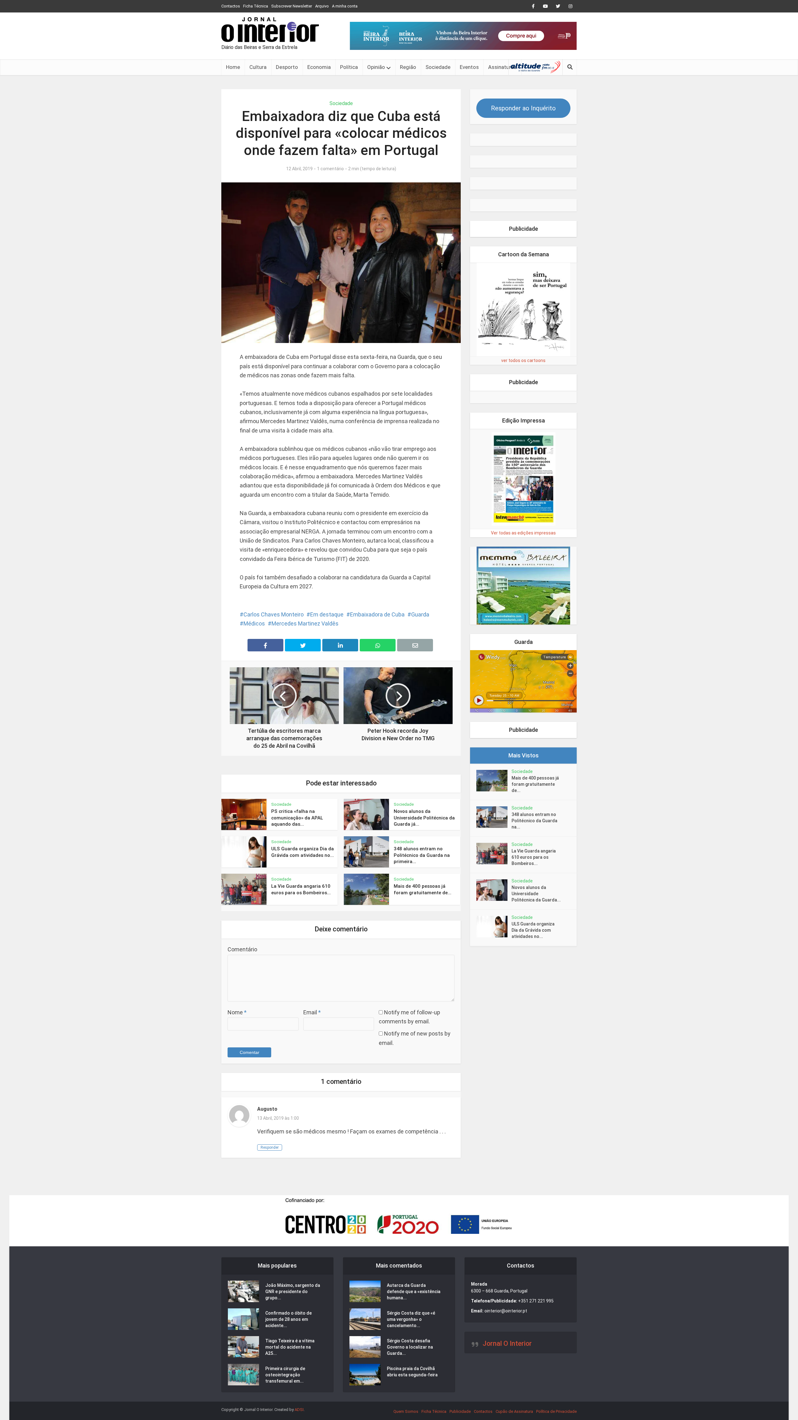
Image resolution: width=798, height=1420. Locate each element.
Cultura (258, 67)
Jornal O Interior (507, 1343)
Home (233, 67)
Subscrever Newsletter (291, 6)
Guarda (420, 614)
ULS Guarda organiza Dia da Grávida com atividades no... (533, 930)
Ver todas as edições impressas (523, 532)
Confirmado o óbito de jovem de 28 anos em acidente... (288, 1319)
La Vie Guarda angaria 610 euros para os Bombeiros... (534, 857)
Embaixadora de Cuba (377, 614)
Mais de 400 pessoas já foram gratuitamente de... (535, 784)
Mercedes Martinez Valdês (305, 623)
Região (408, 67)
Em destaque (327, 614)
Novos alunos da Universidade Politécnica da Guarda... (536, 893)
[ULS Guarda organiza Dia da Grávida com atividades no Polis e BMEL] (494, 926)
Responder (270, 1147)
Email (312, 1012)
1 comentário (330, 168)
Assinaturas (502, 67)
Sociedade (437, 67)
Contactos (230, 6)
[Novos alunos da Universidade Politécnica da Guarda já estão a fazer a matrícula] (494, 890)
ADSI (299, 1409)
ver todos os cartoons (523, 360)
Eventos (469, 67)
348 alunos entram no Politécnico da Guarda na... (534, 820)
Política (349, 67)
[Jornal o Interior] (270, 29)
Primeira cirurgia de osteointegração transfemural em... (285, 1375)
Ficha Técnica (255, 6)
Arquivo (322, 6)
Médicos (254, 623)
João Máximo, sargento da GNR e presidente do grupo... (292, 1291)
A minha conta (345, 6)
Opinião (376, 67)
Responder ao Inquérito (523, 108)
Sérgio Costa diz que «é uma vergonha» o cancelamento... (411, 1319)
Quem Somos (405, 1411)
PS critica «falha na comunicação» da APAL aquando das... (297, 818)
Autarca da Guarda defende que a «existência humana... (413, 1291)
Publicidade (460, 1411)
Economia (319, 67)
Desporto (287, 67)
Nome (237, 1012)
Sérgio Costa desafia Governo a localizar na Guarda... (410, 1347)
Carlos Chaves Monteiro (273, 614)
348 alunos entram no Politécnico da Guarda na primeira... (422, 855)
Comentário (242, 949)
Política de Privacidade (556, 1411)
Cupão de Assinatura (514, 1411)
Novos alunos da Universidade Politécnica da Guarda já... (424, 818)
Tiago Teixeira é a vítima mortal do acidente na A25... (290, 1347)
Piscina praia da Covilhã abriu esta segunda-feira (412, 1371)
